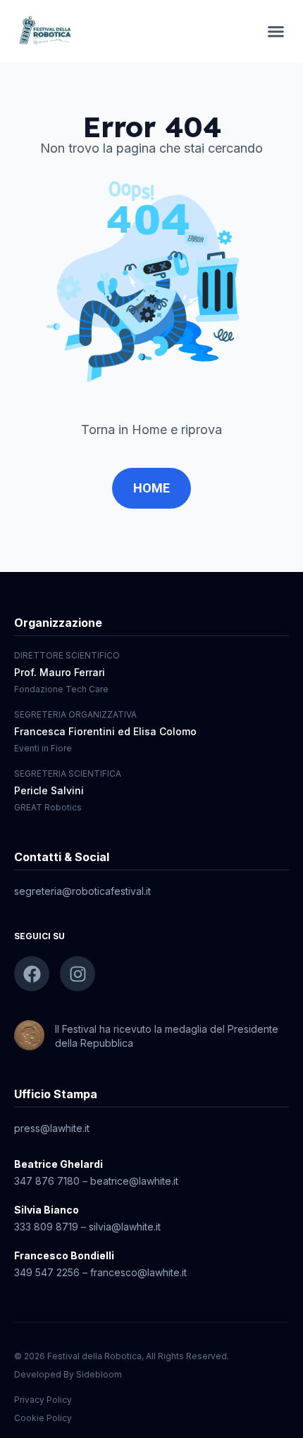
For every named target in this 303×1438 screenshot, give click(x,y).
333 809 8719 (46, 1227)
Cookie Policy (43, 1418)
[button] (276, 31)
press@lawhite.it (51, 1128)
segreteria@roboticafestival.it (82, 891)
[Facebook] (31, 973)
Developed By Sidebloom (68, 1374)
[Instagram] (77, 973)
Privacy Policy (43, 1399)
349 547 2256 (47, 1272)
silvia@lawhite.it (125, 1227)
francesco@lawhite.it (138, 1272)
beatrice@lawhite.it (134, 1181)
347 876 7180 (47, 1181)
